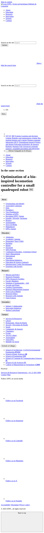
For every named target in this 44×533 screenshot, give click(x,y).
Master (8, 246)
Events (8, 333)
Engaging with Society (14, 266)
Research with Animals (14, 296)
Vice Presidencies (12, 212)
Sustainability (11, 223)
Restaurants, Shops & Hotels (16, 323)
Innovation (10, 16)
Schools (8, 18)
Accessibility (5, 505)
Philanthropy (10, 227)
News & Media (11, 225)
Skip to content (6, 2)
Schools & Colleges (8, 346)
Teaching (9, 258)
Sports (8, 327)
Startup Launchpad (13, 310)
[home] (23, 134)
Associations (10, 338)
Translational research (27, 142)
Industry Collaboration (14, 306)
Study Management (13, 254)
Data (7, 208)
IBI (13, 136)
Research (9, 14)
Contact (4, 375)
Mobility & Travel (12, 342)
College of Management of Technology (23, 365)
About (8, 10)
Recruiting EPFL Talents (15, 216)
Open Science (11, 298)
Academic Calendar (13, 239)
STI (7, 136)
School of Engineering (16, 356)
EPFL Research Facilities (15, 279)
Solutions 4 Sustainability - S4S (17, 283)
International (10, 256)
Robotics (9, 147)
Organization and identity (15, 204)
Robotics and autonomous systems (24, 138)
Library (8, 321)
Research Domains (13, 277)
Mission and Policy (13, 275)
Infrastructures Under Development (19, 264)
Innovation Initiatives (13, 308)
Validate (4, 45)
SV (10, 136)
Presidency (10, 210)
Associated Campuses (14, 206)
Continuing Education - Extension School (21, 252)
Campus (9, 21)
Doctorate (9, 248)
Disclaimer (15, 505)
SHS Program (11, 250)
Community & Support (14, 329)
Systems (18, 136)
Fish (21, 147)
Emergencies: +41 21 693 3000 (29, 373)
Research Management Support (17, 289)
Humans (16, 147)
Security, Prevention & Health (17, 325)
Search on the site (7, 43)
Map (9, 375)
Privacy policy (24, 505)
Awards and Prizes (12, 285)
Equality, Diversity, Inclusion (16, 218)
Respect (8, 220)
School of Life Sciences (16, 363)
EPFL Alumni (11, 229)
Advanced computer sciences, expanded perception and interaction (22, 148)
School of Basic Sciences (16, 354)
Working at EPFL (12, 214)
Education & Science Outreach (17, 262)
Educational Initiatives (14, 260)
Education (9, 12)
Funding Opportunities (14, 287)
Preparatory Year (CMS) (15, 241)
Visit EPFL (10, 340)
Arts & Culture (11, 335)
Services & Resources (14, 319)
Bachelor (9, 243)
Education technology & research (26, 144)
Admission (10, 237)
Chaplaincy (10, 331)
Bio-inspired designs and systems (23, 139)
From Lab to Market (13, 292)
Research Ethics (11, 294)
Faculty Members (12, 281)
